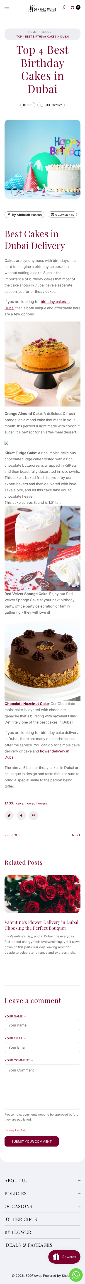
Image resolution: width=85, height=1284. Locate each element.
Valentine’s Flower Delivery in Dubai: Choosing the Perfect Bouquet (42, 925)
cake (19, 803)
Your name (15, 1016)
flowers (41, 803)
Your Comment (19, 1060)
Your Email (15, 1038)
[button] (64, 7)
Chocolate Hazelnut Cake (27, 703)
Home (32, 31)
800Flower (33, 1275)
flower (29, 803)
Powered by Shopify (58, 1275)
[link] (9, 815)
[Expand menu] (7, 7)
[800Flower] (42, 7)
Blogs (46, 31)
